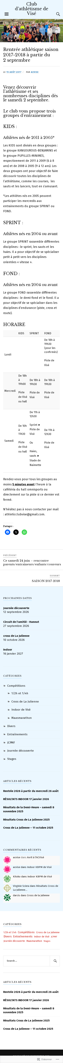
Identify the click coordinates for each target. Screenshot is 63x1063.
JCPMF (11, 742)
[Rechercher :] (31, 961)
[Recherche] (54, 14)
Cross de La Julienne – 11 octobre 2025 (28, 827)
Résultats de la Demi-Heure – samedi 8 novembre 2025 (28, 809)
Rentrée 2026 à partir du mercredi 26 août (30, 791)
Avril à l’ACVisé (35, 857)
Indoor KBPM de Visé (39, 867)
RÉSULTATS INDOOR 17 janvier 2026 (26, 799)
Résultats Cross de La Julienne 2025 (26, 819)
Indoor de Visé (21, 709)
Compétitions (16, 686)
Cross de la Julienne (38, 895)
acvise (35, 72)
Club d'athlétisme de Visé (31, 8)
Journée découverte (20, 750)
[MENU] (6, 14)
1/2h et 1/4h (19, 693)
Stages (11, 759)
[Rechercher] (55, 961)
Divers (11, 726)
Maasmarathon (21, 718)
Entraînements (17, 734)
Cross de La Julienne (25, 701)
